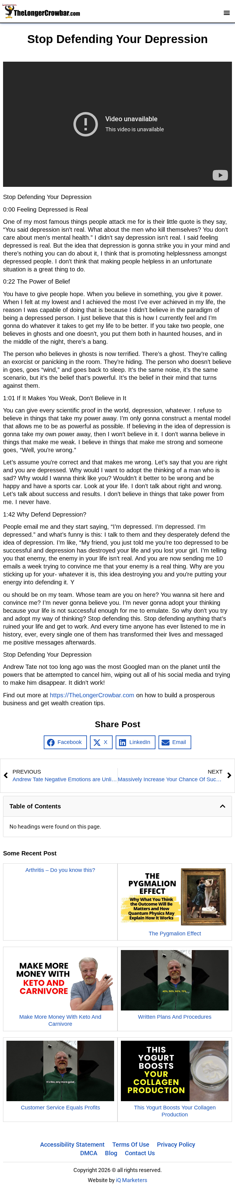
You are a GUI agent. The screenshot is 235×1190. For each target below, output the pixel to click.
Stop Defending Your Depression (117, 39)
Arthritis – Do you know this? (60, 870)
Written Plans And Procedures (174, 1017)
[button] (227, 13)
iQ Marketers (131, 1180)
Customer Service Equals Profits (60, 1108)
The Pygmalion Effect (175, 934)
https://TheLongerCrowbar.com (92, 695)
